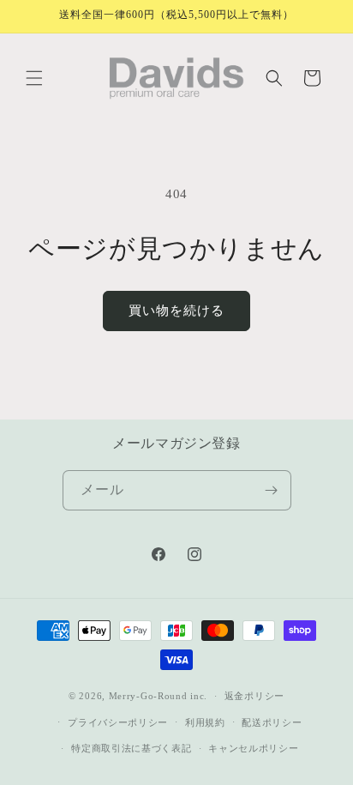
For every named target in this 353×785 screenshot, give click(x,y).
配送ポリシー (272, 722)
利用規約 (205, 722)
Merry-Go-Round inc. (158, 696)
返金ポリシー (254, 696)
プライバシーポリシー (118, 722)
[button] (34, 78)
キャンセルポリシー (253, 748)
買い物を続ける (176, 310)
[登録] (271, 490)
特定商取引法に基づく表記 (131, 748)
